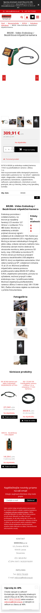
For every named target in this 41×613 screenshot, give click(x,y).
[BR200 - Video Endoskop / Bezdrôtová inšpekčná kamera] (20, 55)
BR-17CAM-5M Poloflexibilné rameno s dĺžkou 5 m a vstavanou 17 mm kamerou (28, 385)
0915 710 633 (20, 4)
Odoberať (31, 500)
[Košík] (32, 17)
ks (8, 149)
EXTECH (24, 23)
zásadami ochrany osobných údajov (16, 512)
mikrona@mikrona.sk (7, 6)
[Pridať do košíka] (9, 417)
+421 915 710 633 (30, 11)
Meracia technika (13, 23)
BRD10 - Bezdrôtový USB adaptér (9, 434)
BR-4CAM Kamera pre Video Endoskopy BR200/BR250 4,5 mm (9, 383)
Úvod (3, 23)
